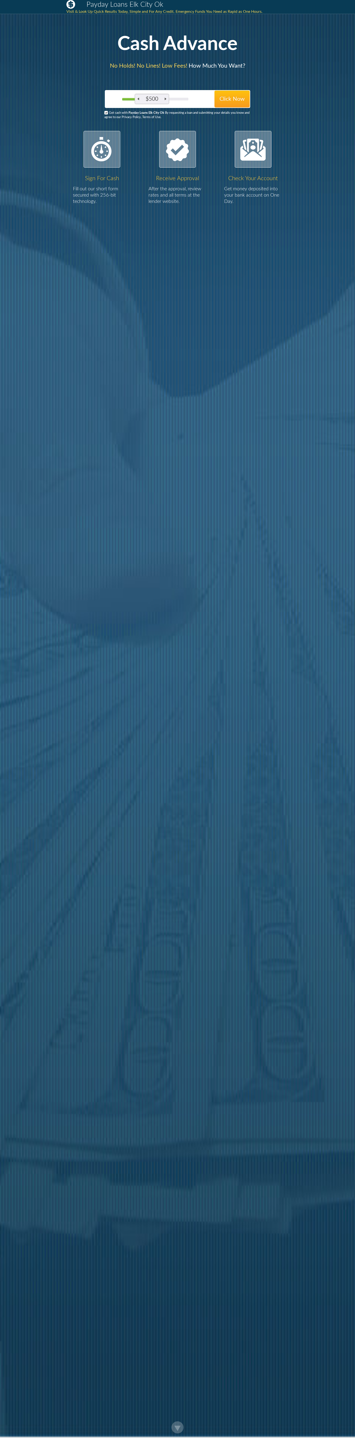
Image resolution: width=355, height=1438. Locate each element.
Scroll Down (177, 1427)
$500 (152, 99)
